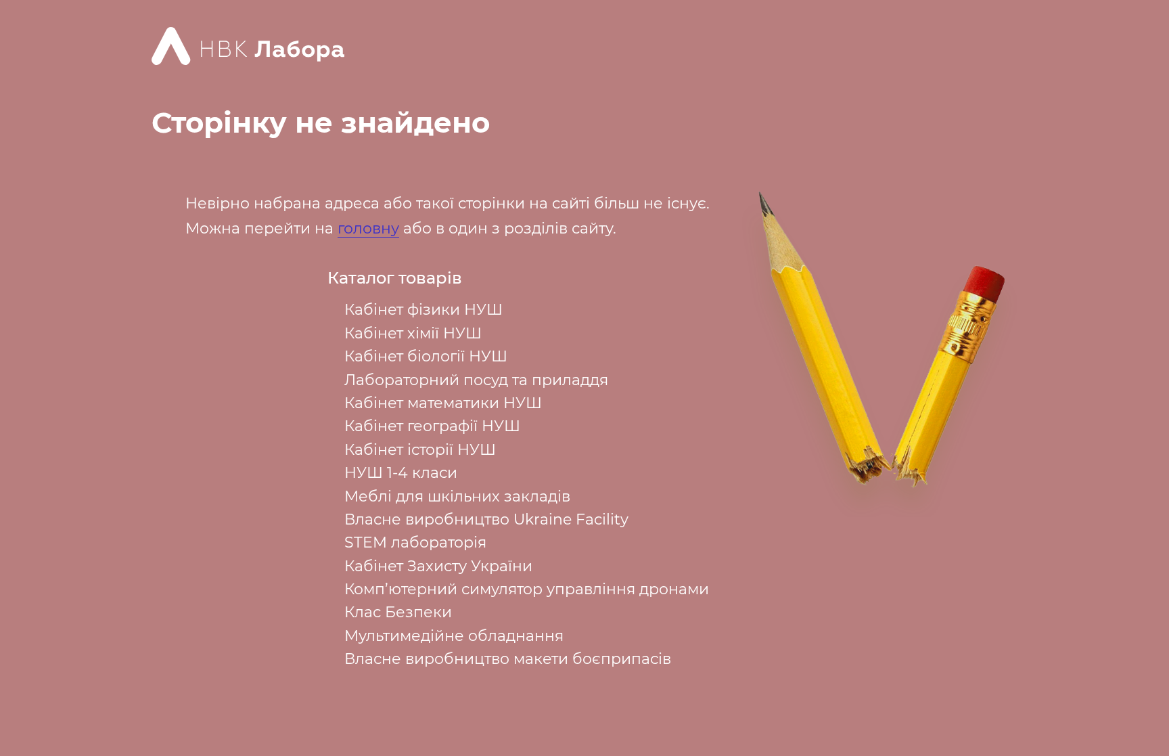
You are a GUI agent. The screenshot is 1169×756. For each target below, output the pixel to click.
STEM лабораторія (415, 542)
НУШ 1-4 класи (400, 473)
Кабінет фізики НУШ (423, 310)
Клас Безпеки (398, 612)
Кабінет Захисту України (438, 566)
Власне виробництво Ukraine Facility (486, 519)
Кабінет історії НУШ (420, 450)
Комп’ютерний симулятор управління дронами (526, 589)
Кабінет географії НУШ (432, 426)
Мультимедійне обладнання (454, 636)
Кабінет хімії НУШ (413, 333)
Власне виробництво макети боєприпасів (507, 659)
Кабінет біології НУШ (425, 356)
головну (368, 228)
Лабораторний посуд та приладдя (476, 380)
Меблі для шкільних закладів (457, 496)
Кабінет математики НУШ (443, 403)
